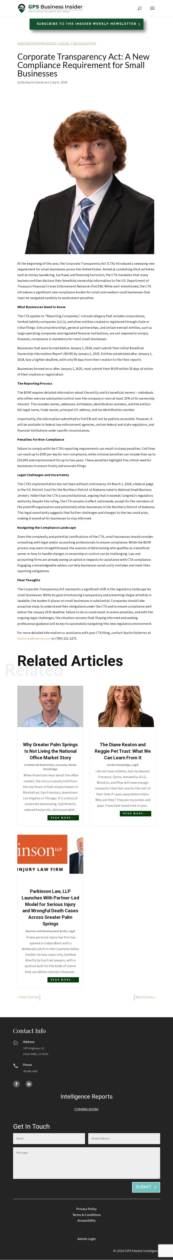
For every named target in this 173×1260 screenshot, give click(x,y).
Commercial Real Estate (39, 765)
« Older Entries (28, 997)
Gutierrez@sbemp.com (34, 638)
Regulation (84, 43)
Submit (143, 1187)
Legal (64, 43)
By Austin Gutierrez (35, 82)
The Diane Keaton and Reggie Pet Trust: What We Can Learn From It (123, 751)
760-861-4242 (30, 1071)
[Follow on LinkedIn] (29, 1084)
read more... (63, 818)
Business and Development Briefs (46, 931)
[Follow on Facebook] (16, 1084)
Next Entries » (145, 997)
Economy (60, 765)
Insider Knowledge (36, 43)
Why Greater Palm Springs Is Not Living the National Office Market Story (50, 751)
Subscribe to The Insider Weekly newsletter (86, 24)
